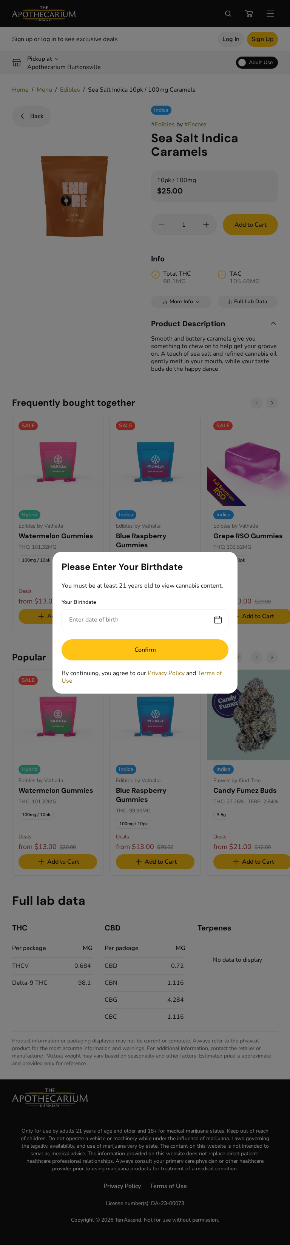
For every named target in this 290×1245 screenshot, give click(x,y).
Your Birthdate (79, 602)
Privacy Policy (166, 673)
